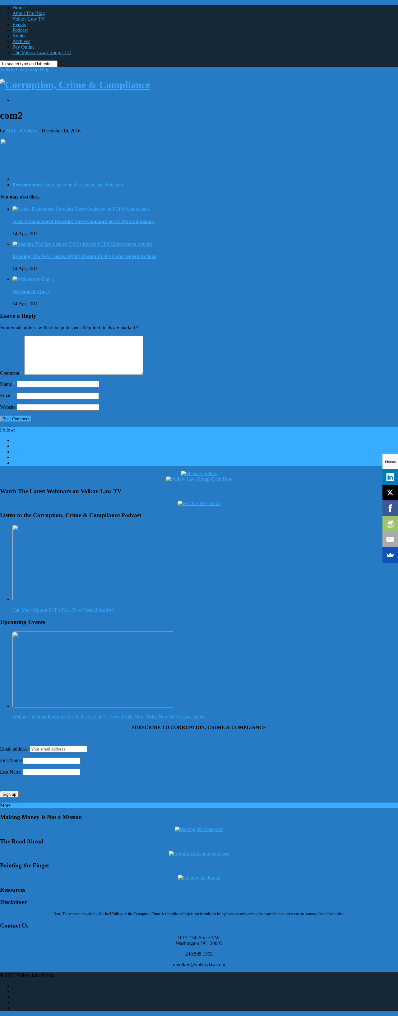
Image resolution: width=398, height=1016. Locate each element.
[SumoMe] (390, 555)
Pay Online (23, 47)
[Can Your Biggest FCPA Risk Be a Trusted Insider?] (93, 599)
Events (19, 24)
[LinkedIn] (390, 477)
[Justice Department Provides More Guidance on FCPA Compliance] (81, 209)
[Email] (390, 539)
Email (7, 395)
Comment (11, 373)
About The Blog (28, 13)
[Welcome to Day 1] (33, 279)
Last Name (10, 772)
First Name (11, 760)
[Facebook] (390, 508)
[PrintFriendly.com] (390, 524)
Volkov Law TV (28, 18)
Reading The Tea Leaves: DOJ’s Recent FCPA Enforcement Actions (84, 256)
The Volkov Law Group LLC (41, 52)
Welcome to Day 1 (31, 291)
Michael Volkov (22, 130)
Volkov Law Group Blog (24, 69)
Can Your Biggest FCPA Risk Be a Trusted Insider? (63, 610)
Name (8, 384)
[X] (390, 492)
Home (18, 7)
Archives (21, 41)
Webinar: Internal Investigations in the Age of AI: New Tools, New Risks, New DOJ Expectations (108, 716)
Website (8, 407)
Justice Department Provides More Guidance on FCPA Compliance (83, 221)
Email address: (15, 748)
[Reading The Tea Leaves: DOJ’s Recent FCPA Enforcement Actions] (82, 244)
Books (18, 35)
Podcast (20, 30)
